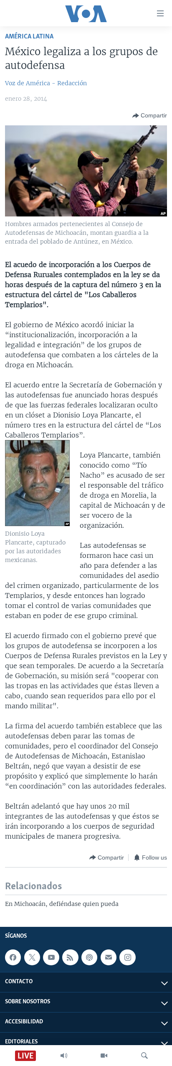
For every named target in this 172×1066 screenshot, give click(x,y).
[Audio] (63, 1055)
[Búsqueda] (144, 1055)
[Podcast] (89, 957)
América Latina (29, 36)
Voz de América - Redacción (46, 83)
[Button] (149, 116)
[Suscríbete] (108, 957)
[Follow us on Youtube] (51, 957)
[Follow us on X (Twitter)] (32, 957)
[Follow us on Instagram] (127, 957)
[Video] (103, 1055)
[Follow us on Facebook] (13, 957)
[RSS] (70, 957)
